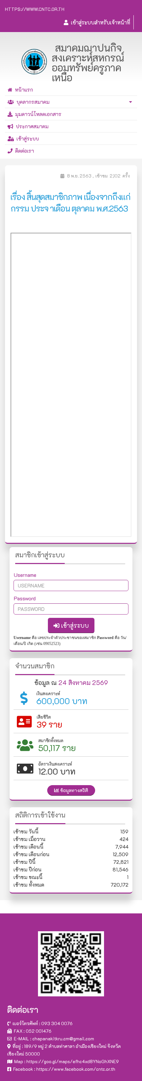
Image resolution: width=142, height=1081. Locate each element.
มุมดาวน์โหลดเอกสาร (37, 114)
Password (25, 598)
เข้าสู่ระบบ (26, 138)
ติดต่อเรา (23, 150)
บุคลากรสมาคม (32, 102)
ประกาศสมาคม (31, 126)
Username (25, 574)
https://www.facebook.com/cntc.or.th (75, 1069)
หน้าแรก (22, 89)
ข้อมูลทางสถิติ (73, 790)
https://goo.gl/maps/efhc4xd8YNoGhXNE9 (72, 1061)
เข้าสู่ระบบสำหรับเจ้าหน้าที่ (99, 22)
